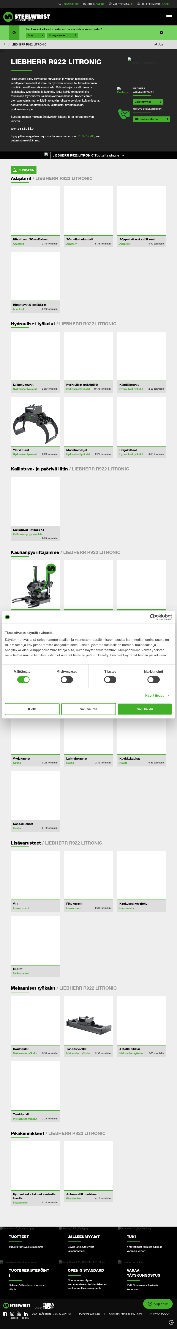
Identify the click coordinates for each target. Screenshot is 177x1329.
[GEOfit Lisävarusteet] (35, 940)
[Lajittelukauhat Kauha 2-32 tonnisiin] (88, 729)
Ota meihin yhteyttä (146, 119)
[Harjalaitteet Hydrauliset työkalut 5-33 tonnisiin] (141, 421)
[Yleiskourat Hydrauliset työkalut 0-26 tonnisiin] (35, 421)
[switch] (67, 679)
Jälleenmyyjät (143, 101)
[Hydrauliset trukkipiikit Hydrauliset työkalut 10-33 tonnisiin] (88, 356)
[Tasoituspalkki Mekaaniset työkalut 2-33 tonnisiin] (88, 1020)
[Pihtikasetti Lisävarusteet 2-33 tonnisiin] (88, 875)
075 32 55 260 (85, 136)
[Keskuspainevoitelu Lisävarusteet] (141, 875)
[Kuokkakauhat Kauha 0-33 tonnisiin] (141, 729)
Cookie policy (20, 1318)
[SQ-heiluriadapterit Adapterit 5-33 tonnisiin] (88, 210)
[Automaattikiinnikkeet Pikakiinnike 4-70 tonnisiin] (88, 1165)
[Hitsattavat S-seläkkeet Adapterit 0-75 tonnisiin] (35, 276)
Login (165, 4)
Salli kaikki (145, 709)
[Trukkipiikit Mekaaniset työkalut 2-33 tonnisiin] (35, 1085)
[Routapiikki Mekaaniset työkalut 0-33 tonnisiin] (35, 1020)
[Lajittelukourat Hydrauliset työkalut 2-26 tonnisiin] (35, 356)
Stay (30, 35)
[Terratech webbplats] (44, 1306)
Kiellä (32, 709)
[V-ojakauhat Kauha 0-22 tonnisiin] (35, 729)
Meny (169, 16)
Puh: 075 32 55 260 (89, 1313)
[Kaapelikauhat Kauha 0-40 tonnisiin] (35, 795)
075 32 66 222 (71, 4)
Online (99, 4)
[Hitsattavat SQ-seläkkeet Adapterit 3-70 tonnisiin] (35, 210)
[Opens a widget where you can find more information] (158, 1304)
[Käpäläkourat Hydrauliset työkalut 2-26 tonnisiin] (141, 356)
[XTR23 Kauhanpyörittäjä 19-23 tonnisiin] (88, 584)
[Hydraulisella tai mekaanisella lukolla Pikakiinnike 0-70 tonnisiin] (35, 1165)
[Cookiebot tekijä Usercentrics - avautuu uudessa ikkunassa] (153, 617)
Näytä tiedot (154, 695)
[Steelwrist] (28, 17)
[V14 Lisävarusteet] (35, 875)
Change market (57, 35)
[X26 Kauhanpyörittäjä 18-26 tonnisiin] (141, 584)
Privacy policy (160, 1313)
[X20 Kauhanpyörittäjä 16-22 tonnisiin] (35, 584)
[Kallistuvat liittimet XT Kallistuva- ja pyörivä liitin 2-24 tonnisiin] (35, 501)
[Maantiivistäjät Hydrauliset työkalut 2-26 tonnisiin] (88, 421)
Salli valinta (88, 709)
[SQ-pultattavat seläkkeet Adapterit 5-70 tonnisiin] (141, 210)
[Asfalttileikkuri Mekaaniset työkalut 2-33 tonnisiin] (141, 1020)
